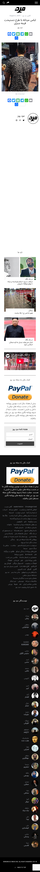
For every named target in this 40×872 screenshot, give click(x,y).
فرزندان (16, 560)
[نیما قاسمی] (33, 844)
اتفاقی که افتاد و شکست (28, 509)
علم (22, 560)
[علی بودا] (33, 818)
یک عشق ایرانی (31, 587)
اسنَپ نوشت (20, 512)
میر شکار (13, 581)
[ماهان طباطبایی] (33, 626)
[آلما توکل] (33, 800)
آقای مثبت (8, 506)
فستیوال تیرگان (18, 563)
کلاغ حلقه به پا (24, 566)
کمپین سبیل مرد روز (11, 566)
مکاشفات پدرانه (31, 581)
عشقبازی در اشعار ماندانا (28, 557)
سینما (25, 548)
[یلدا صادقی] (33, 791)
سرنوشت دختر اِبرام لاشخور (27, 545)
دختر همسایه (18, 530)
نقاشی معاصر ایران (30, 584)
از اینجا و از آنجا (31, 512)
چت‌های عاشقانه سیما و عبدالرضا (25, 524)
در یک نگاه (29, 279)
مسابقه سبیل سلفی (30, 575)
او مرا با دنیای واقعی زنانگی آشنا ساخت (23, 515)
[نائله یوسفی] (33, 774)
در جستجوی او (7, 530)
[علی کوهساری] (33, 826)
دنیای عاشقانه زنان (21, 533)
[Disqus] (20, 159)
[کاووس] (33, 678)
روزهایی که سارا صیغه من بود (26, 539)
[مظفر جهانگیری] (33, 757)
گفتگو (29, 569)
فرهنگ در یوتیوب (31, 563)
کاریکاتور (34, 566)
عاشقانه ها (29, 554)
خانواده (9, 524)
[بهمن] (33, 634)
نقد (20, 584)
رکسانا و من (9, 533)
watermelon (18, 506)
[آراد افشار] (33, 695)
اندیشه (11, 512)
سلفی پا (6, 545)
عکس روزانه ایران (31, 560)
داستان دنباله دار (31, 527)
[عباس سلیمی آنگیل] (33, 652)
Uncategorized (31, 506)
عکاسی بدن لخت (12, 557)
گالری (29, 15)
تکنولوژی (19, 521)
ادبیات (5, 509)
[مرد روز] (33, 608)
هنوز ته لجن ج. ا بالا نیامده (24, 313)
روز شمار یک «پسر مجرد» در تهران (15, 536)
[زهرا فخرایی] (33, 748)
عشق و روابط (19, 554)
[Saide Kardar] (33, 643)
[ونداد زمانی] (33, 617)
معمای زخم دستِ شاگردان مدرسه (25, 578)
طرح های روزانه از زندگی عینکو (26, 551)
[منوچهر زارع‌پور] (33, 730)
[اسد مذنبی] (33, 661)
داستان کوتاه (19, 527)
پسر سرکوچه (32, 521)
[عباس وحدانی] (33, 835)
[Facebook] (9, 34)
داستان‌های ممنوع (31, 530)
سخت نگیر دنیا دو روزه (29, 542)
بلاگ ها (5, 515)
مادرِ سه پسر (15, 572)
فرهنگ (10, 560)
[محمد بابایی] (33, 669)
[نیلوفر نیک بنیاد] (33, 809)
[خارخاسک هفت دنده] (33, 739)
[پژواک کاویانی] (33, 722)
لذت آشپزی (22, 569)
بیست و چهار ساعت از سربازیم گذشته (23, 518)
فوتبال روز (7, 563)
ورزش (10, 584)
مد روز (24, 15)
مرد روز (20, 27)
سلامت (13, 545)
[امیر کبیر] (33, 687)
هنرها (15, 584)
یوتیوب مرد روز (20, 587)
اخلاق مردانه (13, 509)
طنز (35, 554)
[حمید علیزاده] (33, 713)
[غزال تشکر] (33, 704)
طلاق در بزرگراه (9, 551)
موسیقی (21, 581)
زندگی (30, 310)
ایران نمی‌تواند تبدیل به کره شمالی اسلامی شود (21, 343)
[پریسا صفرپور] (33, 765)
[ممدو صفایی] (33, 783)
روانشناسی (33, 536)
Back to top (21, 867)
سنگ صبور (33, 548)
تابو (25, 521)
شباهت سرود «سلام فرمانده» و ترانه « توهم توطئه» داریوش (20, 283)
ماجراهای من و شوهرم (29, 572)
